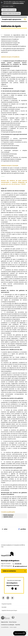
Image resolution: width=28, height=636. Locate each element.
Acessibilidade (13, 617)
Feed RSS (17, 624)
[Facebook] (3, 598)
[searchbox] (14, 19)
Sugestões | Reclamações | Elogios (9, 610)
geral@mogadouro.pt (21, 566)
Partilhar (23, 529)
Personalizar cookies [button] (7, 6)
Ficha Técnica (12, 622)
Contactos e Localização (7, 624)
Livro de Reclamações (5, 617)
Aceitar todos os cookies (8, 10)
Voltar (5, 529)
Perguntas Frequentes (6, 603)
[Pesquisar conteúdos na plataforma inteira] (25, 19)
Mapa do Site (4, 622)
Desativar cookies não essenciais (11, 13)
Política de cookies (18, 3)
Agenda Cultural (8, 517)
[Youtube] (12, 598)
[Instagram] (8, 598)
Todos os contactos (9, 571)
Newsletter (4, 607)
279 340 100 (18, 564)
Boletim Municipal (8, 515)
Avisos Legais (13, 627)
